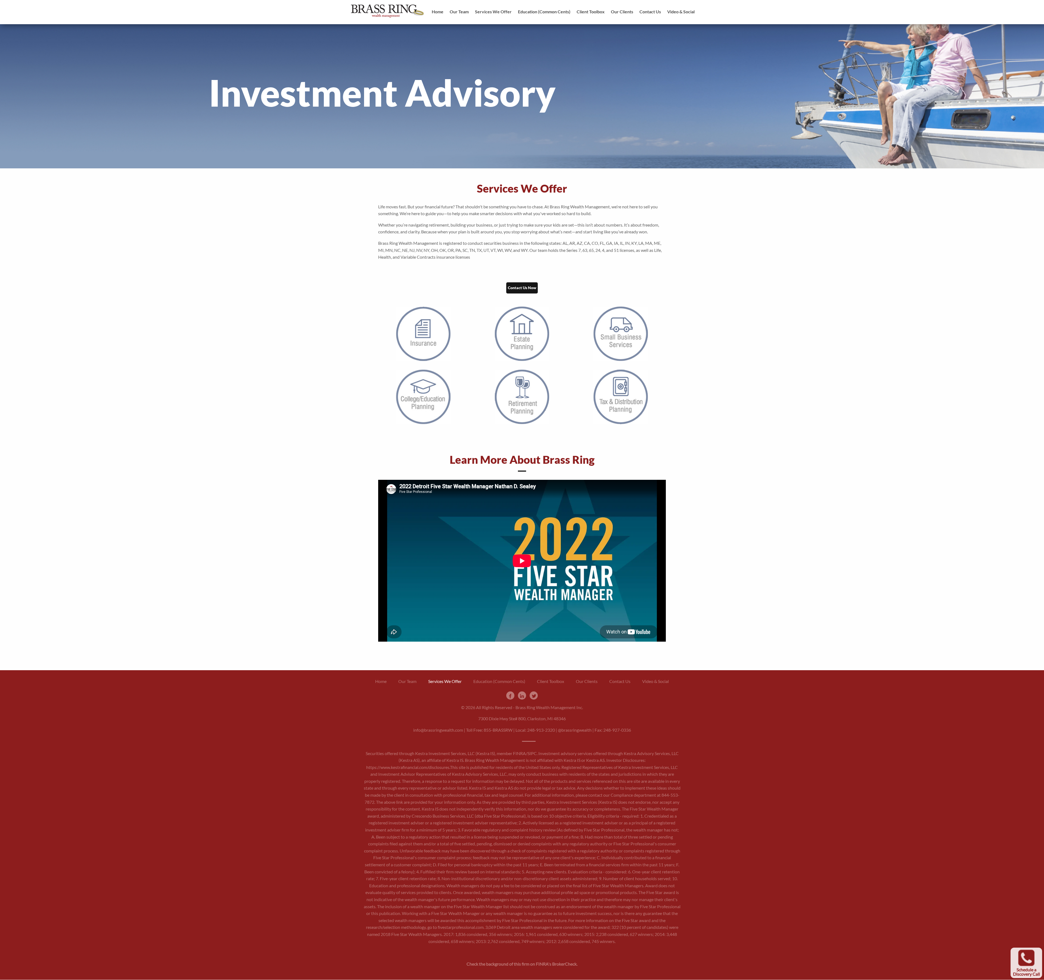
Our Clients (622, 11)
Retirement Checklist (522, 519)
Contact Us (650, 11)
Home (437, 11)
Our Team (459, 11)
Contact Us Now (522, 287)
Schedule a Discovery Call (1026, 971)
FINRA (519, 753)
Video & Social (681, 11)
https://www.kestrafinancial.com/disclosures (407, 767)
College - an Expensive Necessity (423, 526)
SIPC (532, 753)
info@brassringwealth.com (438, 729)
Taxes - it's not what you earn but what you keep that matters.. (620, 543)
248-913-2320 (541, 729)
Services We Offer (493, 11)
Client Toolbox (591, 11)
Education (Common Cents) (544, 11)
